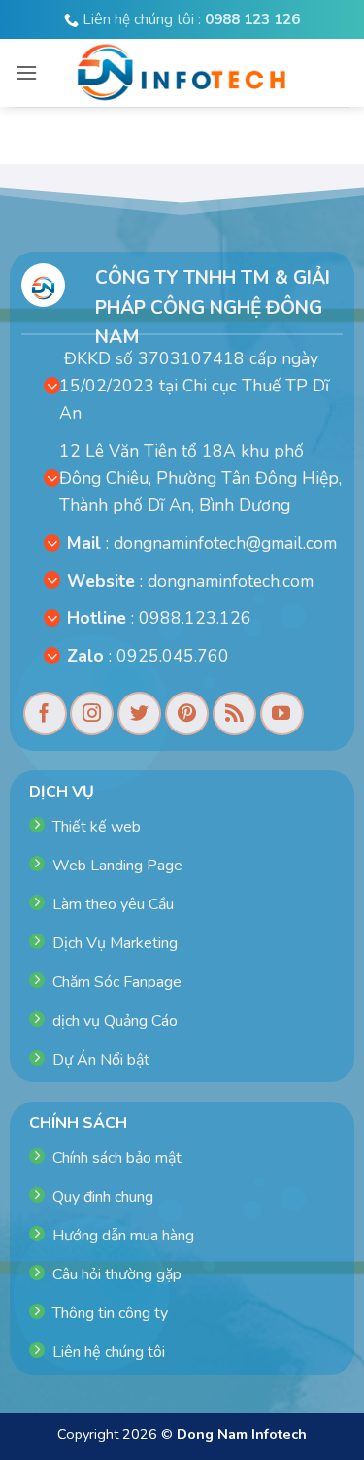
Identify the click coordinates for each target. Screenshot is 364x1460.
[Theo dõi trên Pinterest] (187, 713)
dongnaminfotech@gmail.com (225, 543)
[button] (26, 72)
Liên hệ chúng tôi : (189, 19)
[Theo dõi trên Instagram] (92, 713)
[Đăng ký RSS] (234, 713)
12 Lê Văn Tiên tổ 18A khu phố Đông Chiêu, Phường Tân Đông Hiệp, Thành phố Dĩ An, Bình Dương (200, 478)
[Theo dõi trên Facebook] (45, 713)
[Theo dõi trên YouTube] (282, 713)
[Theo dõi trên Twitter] (139, 713)
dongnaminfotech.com (231, 581)
